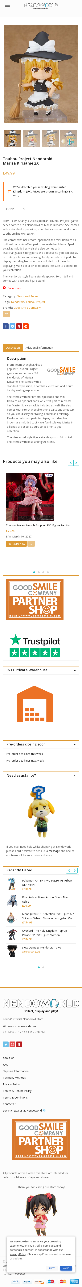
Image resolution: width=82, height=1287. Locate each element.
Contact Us (10, 1104)
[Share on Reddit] (26, 326)
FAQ (5, 1064)
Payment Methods (14, 1077)
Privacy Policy (11, 1084)
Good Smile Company (27, 307)
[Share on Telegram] (12, 326)
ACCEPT (66, 1268)
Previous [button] (10, 74)
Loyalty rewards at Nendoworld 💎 (24, 1110)
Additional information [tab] (39, 347)
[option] (41, 74)
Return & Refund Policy (17, 1091)
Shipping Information (16, 1071)
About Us (8, 1058)
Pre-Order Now (16, 544)
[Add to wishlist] (6, 314)
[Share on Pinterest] (19, 326)
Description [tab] (13, 347)
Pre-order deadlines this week (24, 754)
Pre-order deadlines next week (25, 760)
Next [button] (72, 74)
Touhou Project (35, 302)
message (54, 851)
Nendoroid (17, 302)
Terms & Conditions (15, 1097)
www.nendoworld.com (22, 1026)
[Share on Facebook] (6, 326)
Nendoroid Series (27, 296)
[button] (75, 145)
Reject (52, 1268)
